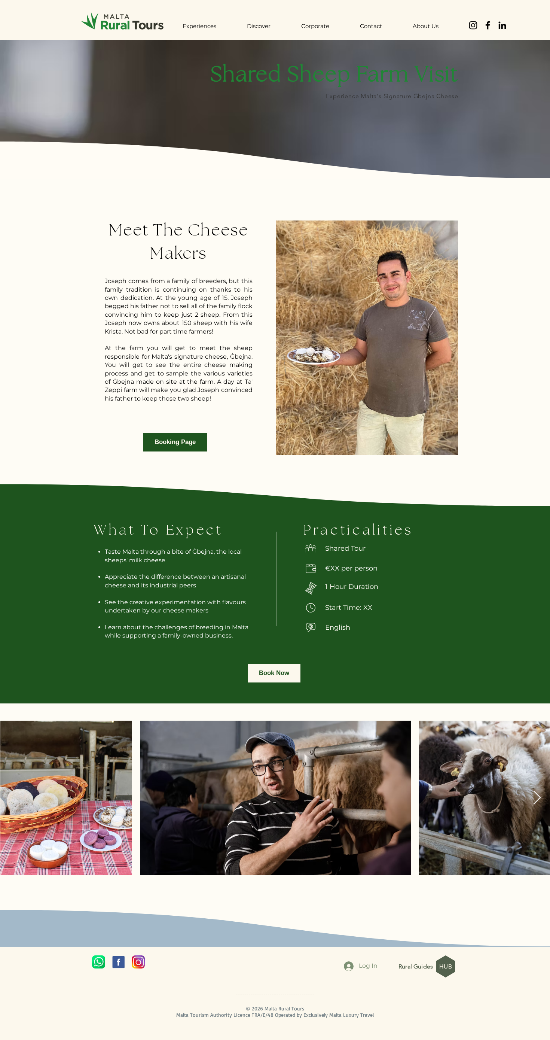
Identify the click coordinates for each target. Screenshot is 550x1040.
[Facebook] (487, 25)
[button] (209, 26)
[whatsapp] (98, 961)
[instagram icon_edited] (138, 961)
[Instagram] (473, 25)
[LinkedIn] (502, 25)
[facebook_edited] (118, 961)
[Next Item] (537, 798)
